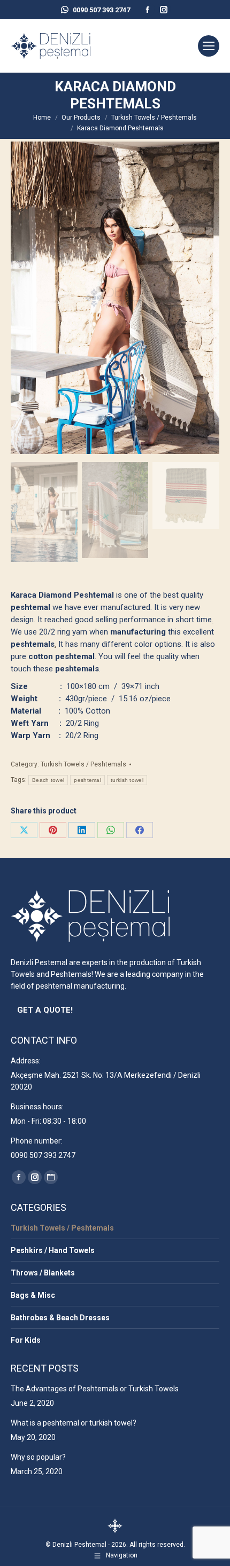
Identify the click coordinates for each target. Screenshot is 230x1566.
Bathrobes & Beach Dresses (60, 1317)
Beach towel (48, 780)
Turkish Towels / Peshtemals (83, 764)
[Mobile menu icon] (208, 46)
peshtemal (87, 780)
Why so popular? (38, 1457)
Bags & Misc (33, 1295)
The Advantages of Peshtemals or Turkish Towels (95, 1388)
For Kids (26, 1340)
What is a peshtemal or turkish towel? (73, 1423)
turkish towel (127, 780)
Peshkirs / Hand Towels (53, 1250)
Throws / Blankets (43, 1273)
